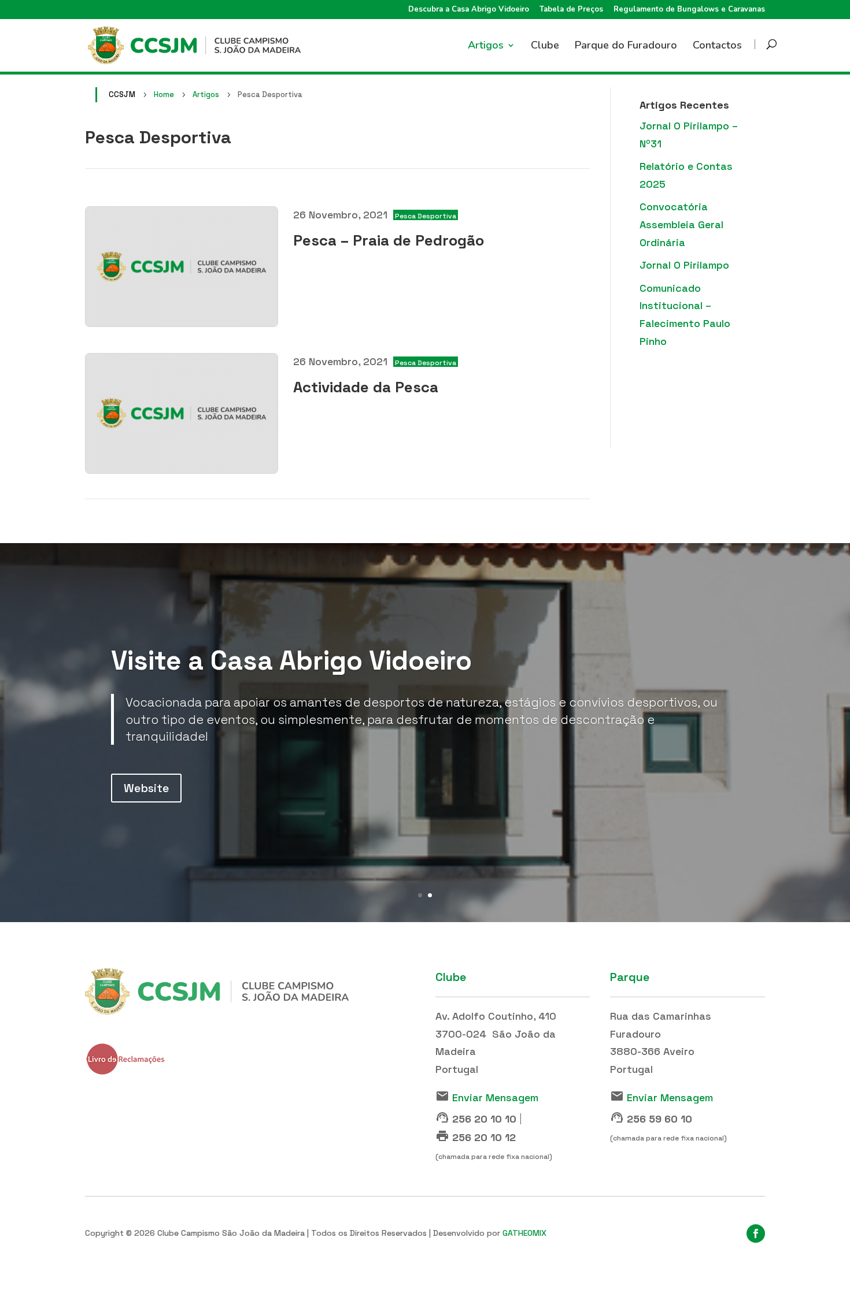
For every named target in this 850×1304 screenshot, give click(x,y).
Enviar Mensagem (495, 1097)
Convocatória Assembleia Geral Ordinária (681, 224)
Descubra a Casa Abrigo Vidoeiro (468, 10)
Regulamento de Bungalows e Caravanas (689, 10)
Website (146, 788)
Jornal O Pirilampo (684, 265)
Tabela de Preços (571, 10)
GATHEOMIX (524, 1233)
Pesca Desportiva (425, 216)
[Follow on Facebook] (755, 1233)
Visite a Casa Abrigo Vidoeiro (291, 660)
